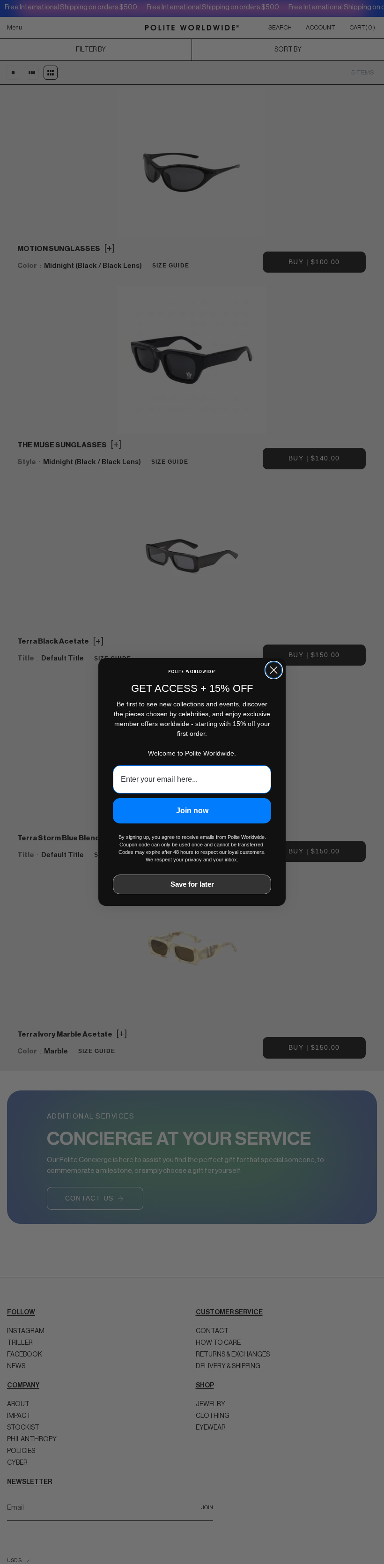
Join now (192, 811)
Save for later (192, 884)
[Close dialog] (274, 670)
